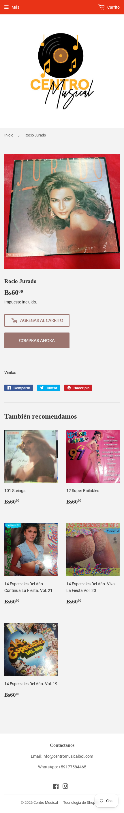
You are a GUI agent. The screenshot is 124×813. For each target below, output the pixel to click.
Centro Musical (45, 802)
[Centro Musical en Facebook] (56, 787)
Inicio (8, 135)
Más (15, 7)
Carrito (113, 7)
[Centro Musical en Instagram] (65, 787)
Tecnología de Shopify (81, 802)
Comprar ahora (37, 340)
